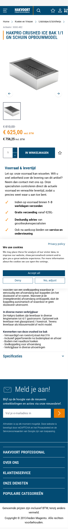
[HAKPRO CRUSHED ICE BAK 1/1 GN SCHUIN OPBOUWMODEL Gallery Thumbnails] (12, 111)
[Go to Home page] (22, 10)
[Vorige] (9, 93)
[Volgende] (58, 93)
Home (6, 21)
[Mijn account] (60, 10)
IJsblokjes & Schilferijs (50, 21)
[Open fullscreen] (34, 73)
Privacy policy (56, 244)
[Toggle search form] (38, 10)
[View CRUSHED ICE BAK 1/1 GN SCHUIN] (12, 111)
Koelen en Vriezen (24, 21)
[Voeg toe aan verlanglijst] (60, 153)
